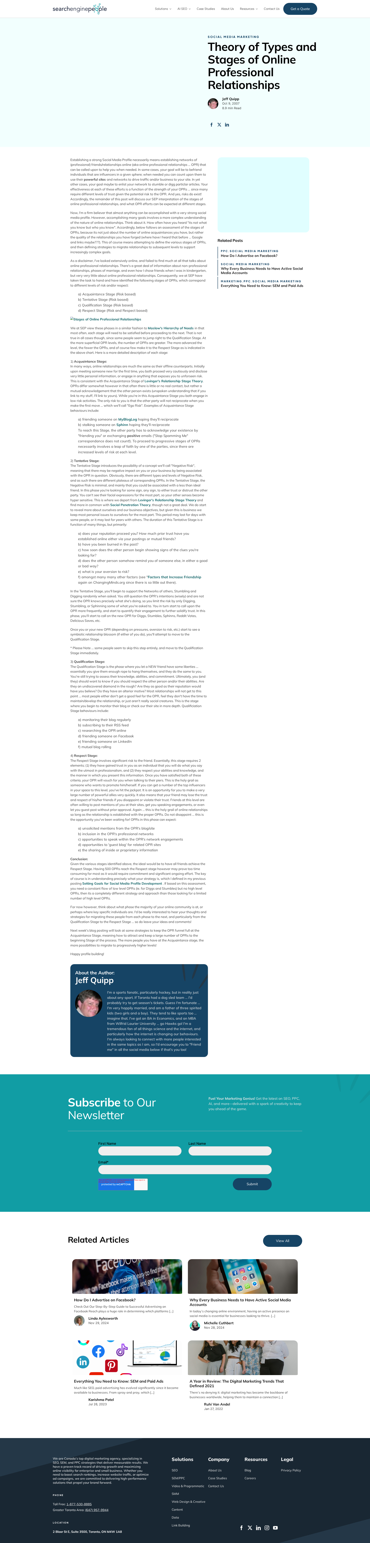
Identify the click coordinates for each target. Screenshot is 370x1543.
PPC (224, 251)
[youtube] (275, 1527)
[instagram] (267, 1527)
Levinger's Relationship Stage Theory (174, 381)
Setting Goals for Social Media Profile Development (122, 883)
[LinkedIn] (227, 125)
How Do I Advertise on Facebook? (249, 255)
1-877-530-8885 (79, 1504)
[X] (219, 125)
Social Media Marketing (233, 37)
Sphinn (122, 424)
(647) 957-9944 (96, 1510)
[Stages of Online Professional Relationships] (105, 319)
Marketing (231, 281)
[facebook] (241, 1527)
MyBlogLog (127, 419)
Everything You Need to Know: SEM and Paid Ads (262, 285)
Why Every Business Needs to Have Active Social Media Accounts (262, 270)
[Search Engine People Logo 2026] (80, 5)
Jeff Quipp (94, 980)
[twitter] (250, 1527)
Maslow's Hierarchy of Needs (171, 328)
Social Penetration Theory (130, 505)
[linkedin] (258, 1527)
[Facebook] (211, 125)
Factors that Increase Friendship (174, 577)
